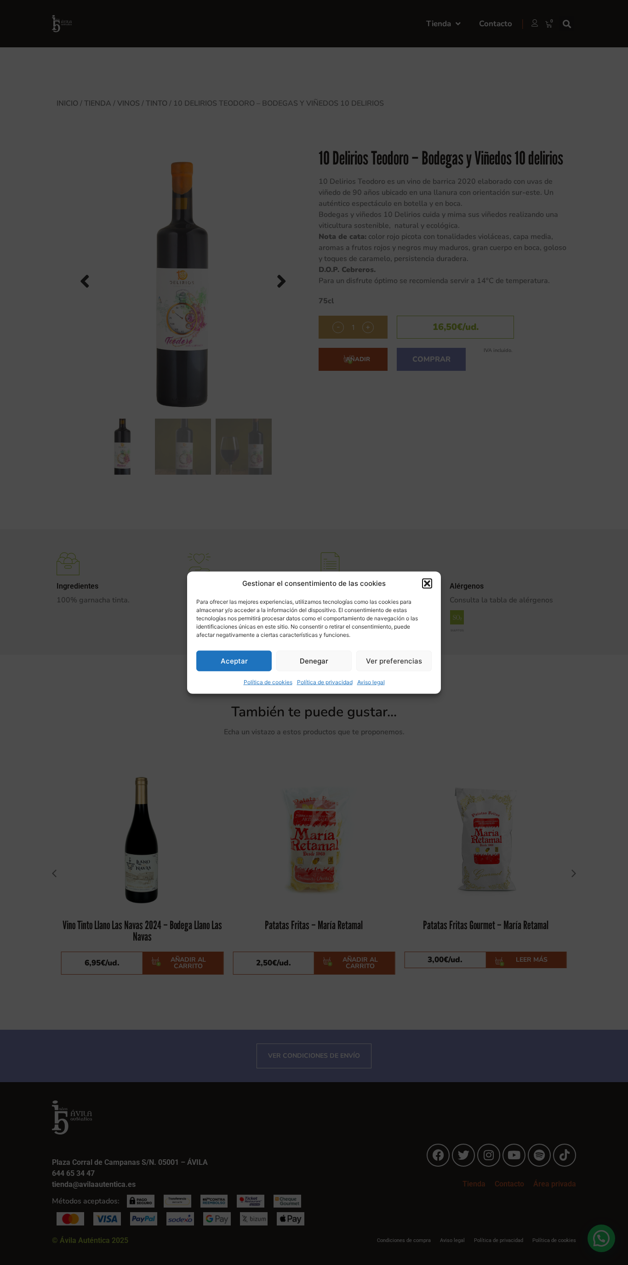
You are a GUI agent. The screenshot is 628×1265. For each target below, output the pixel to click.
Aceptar (234, 660)
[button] (427, 583)
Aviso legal (371, 682)
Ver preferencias (394, 660)
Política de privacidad (325, 682)
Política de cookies (268, 682)
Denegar (314, 660)
